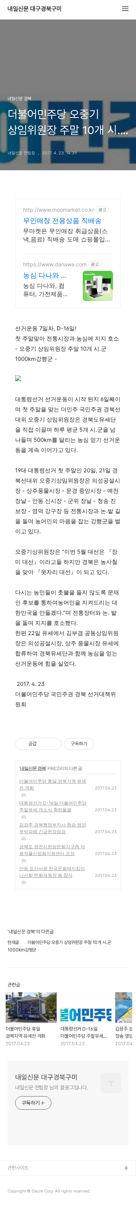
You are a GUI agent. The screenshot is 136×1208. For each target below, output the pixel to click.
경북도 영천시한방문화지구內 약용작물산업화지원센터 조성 (52, 850)
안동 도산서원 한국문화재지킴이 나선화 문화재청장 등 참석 (52, 872)
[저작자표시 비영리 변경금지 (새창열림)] (104, 744)
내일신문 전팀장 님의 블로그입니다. (51, 1087)
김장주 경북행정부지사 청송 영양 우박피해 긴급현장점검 (52, 828)
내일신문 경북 (33, 768)
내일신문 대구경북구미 (35, 9)
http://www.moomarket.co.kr (58, 209)
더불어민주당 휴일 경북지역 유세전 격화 (52, 784)
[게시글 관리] (53, 744)
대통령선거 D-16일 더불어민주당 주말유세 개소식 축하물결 (53, 806)
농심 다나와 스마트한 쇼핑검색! (45, 275)
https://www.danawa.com (55, 264)
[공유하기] (43, 744)
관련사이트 (18, 1168)
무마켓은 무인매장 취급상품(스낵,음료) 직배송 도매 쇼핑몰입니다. (67, 235)
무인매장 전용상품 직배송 (62, 220)
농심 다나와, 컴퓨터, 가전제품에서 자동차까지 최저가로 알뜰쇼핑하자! (45, 290)
